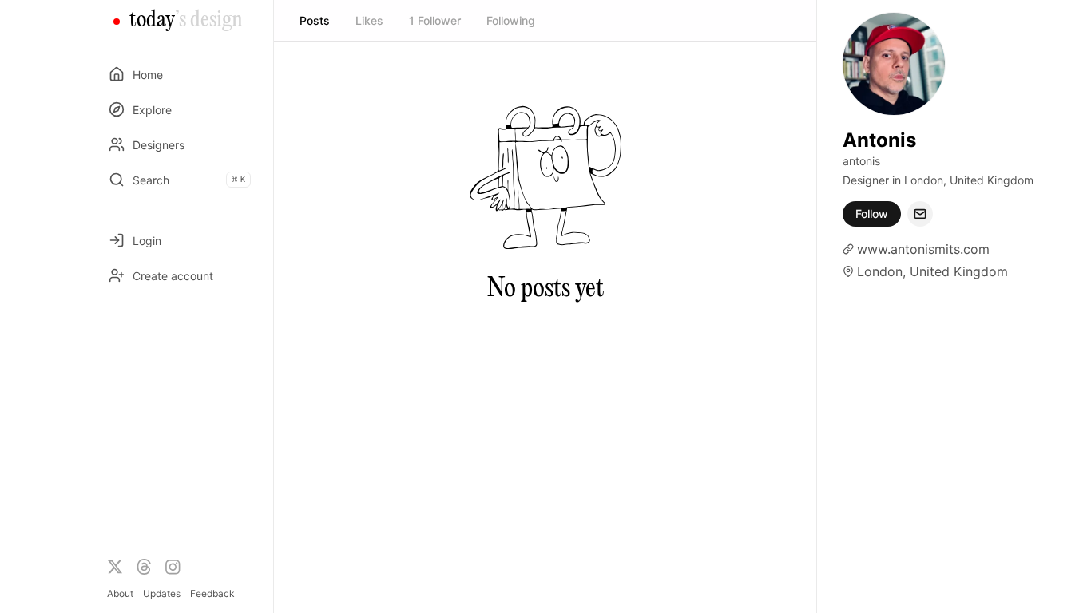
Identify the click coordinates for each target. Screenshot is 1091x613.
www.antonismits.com (923, 249)
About (120, 593)
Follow (871, 213)
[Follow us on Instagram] (172, 567)
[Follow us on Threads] (143, 567)
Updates (162, 593)
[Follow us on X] (115, 567)
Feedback (212, 593)
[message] (920, 214)
